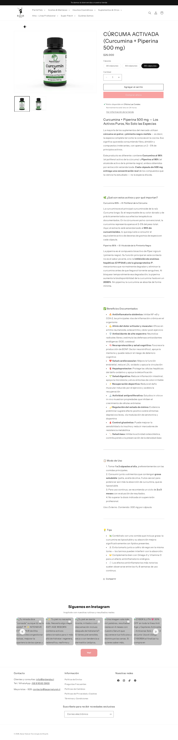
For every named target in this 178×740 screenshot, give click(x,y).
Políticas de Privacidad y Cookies (81, 694)
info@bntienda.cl (45, 679)
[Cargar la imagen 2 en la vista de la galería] (38, 104)
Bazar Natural (25, 734)
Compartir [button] (111, 579)
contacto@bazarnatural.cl (46, 689)
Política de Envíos (73, 679)
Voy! (89, 652)
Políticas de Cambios (75, 689)
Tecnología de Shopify (39, 734)
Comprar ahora (133, 95)
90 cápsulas (150, 66)
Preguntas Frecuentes (75, 684)
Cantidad (107, 72)
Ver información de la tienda (120, 112)
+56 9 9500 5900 (40, 683)
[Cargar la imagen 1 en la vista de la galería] (22, 104)
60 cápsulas (132, 66)
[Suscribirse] (110, 714)
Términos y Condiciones (76, 698)
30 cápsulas (113, 66)
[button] (38, 10)
